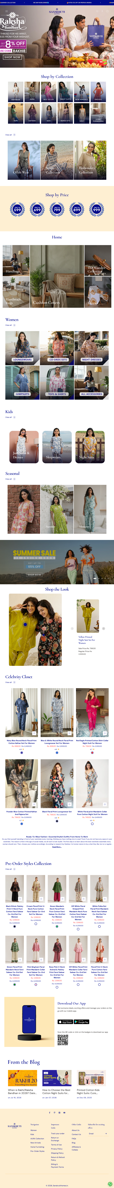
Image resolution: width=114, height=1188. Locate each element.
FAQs (74, 1138)
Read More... (57, 847)
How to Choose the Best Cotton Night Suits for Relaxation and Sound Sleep (56, 1092)
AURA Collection (37, 1138)
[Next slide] (103, 628)
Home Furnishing (37, 1147)
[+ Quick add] (34, 733)
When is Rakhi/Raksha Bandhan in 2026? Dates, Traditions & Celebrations (22, 1092)
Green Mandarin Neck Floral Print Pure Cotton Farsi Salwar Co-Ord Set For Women (57, 911)
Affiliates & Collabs (76, 1148)
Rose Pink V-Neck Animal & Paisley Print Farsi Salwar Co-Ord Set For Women (57, 972)
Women (34, 1130)
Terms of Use (56, 1145)
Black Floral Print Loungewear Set (57, 811)
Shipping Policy (57, 1153)
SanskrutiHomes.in (60, 1185)
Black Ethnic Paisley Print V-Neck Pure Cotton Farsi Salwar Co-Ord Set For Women (14, 911)
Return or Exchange (55, 1139)
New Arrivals (36, 1143)
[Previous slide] (72, 628)
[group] (57, 36)
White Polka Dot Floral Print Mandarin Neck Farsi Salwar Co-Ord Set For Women (99, 911)
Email (91, 1133)
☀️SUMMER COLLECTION (54, 3)
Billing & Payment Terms (57, 1165)
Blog (73, 1143)
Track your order (57, 1133)
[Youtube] (64, 1112)
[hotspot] (25, 624)
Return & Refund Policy (58, 1158)
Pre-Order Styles (37, 1151)
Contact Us (76, 1134)
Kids (32, 1134)
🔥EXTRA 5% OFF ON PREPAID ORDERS (16, 3)
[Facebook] (49, 1112)
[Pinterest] (54, 1112)
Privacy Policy (56, 1149)
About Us (75, 1130)
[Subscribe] (106, 1133)
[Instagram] (59, 1112)
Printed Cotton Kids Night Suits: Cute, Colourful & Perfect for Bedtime (90, 1092)
